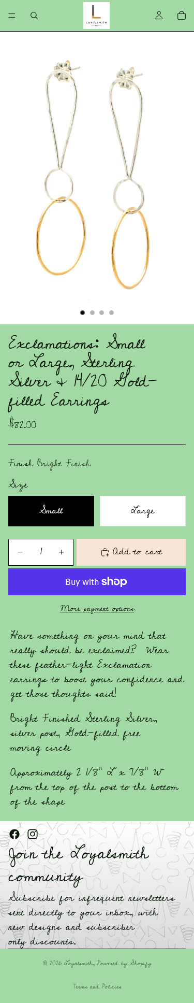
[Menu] (12, 15)
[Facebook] (14, 834)
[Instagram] (32, 834)
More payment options (97, 608)
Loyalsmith (78, 963)
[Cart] (181, 15)
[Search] (34, 15)
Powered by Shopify (124, 963)
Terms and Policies (97, 987)
